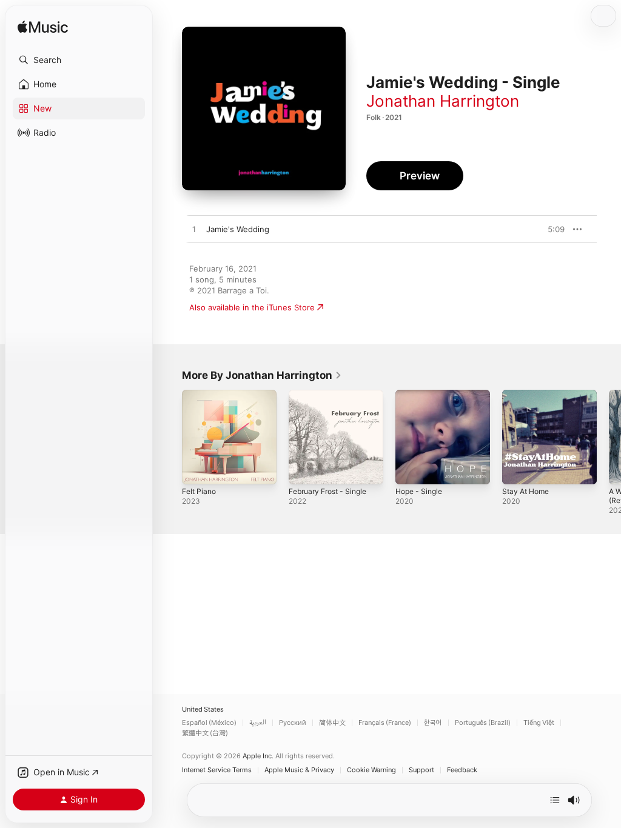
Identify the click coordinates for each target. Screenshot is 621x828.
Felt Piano (199, 491)
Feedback (462, 770)
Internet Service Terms (217, 770)
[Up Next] (555, 800)
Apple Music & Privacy (299, 770)
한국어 (433, 722)
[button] (78, 60)
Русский (292, 722)
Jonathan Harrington (442, 101)
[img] (43, 28)
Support (421, 770)
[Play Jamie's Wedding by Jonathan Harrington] (194, 229)
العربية (257, 722)
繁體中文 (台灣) (205, 733)
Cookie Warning (371, 770)
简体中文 (332, 722)
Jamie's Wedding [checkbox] (237, 229)
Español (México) (209, 722)
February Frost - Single (327, 491)
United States (203, 709)
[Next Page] (608, 437)
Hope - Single (418, 491)
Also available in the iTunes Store (252, 307)
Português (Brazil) (483, 722)
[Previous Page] (169, 437)
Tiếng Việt (538, 722)
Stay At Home (525, 491)
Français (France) (384, 722)
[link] (262, 375)
